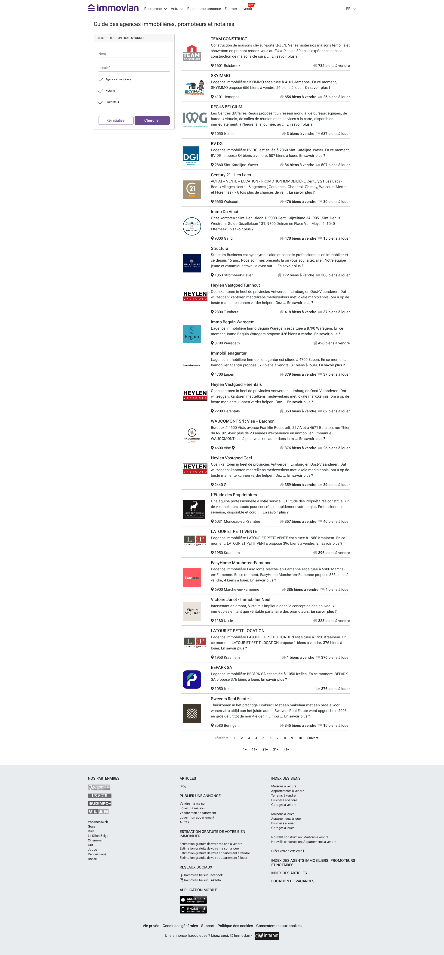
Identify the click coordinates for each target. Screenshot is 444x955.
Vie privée (151, 926)
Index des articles (289, 873)
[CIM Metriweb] (267, 936)
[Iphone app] (193, 910)
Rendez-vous (97, 854)
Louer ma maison (192, 808)
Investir (246, 9)
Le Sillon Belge (98, 836)
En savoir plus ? (284, 56)
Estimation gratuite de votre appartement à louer (213, 857)
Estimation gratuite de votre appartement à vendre (215, 853)
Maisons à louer (282, 814)
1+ (245, 749)
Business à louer (283, 823)
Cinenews (95, 840)
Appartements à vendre (287, 791)
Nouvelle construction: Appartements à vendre (303, 842)
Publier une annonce (204, 9)
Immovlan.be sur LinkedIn (202, 880)
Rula (91, 831)
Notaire (110, 90)
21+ (265, 749)
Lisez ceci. (220, 935)
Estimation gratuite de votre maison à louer (210, 848)
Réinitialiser (116, 120)
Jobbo (92, 849)
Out (90, 845)
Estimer (231, 9)
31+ (275, 749)
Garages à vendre (283, 805)
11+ (254, 749)
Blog (183, 786)
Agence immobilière (118, 79)
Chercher (152, 120)
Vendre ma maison (193, 803)
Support (208, 926)
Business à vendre (284, 800)
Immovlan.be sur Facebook (203, 875)
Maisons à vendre (283, 786)
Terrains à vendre (283, 795)
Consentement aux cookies (279, 926)
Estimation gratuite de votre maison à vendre (211, 844)
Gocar (92, 826)
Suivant (312, 738)
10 (300, 738)
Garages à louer (282, 828)
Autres (184, 822)
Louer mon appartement (197, 817)
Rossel (92, 859)
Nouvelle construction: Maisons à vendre (299, 837)
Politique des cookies (236, 926)
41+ (286, 749)
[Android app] (193, 900)
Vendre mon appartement (198, 813)
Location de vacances (292, 881)
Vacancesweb (98, 822)
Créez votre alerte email (287, 851)
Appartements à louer (286, 818)
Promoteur (112, 102)
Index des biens (286, 778)
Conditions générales (181, 926)
